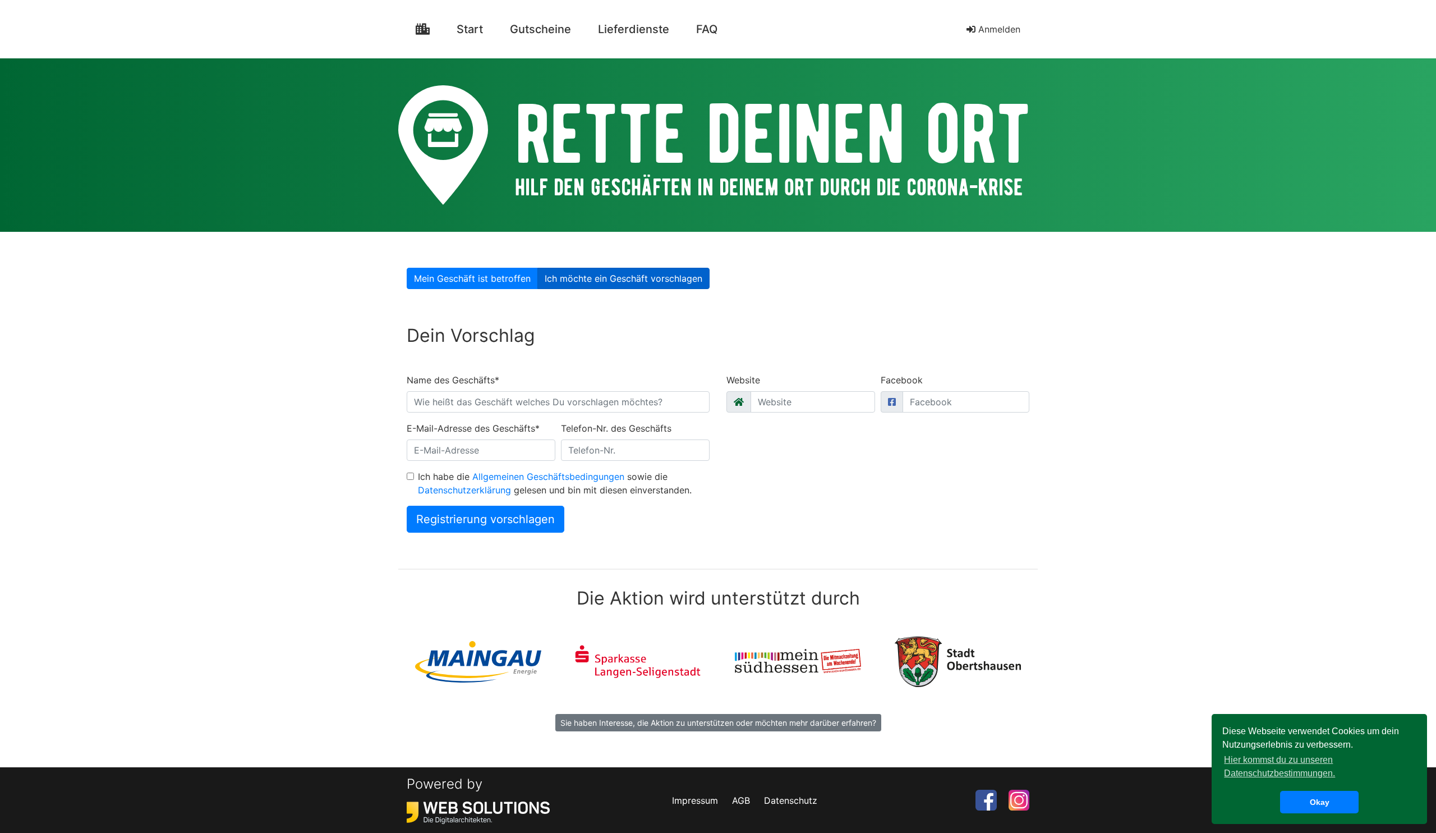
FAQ (706, 29)
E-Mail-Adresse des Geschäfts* (473, 428)
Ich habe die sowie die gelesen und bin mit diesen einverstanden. (555, 483)
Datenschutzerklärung (464, 490)
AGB (741, 800)
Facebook (902, 380)
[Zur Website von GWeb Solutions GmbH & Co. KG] (478, 811)
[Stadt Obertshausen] (957, 660)
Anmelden (997, 29)
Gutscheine (540, 29)
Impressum (695, 800)
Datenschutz (790, 800)
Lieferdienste (633, 29)
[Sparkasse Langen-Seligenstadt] (638, 660)
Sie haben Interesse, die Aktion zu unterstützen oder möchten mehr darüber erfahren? (718, 722)
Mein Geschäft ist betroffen (472, 278)
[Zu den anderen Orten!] (423, 29)
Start (474, 29)
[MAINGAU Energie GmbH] (478, 660)
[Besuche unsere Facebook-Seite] (985, 799)
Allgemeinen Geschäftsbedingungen (548, 476)
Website (743, 380)
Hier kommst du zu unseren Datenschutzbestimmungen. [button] (1279, 766)
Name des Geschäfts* (453, 380)
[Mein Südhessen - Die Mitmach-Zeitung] (797, 660)
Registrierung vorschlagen (485, 519)
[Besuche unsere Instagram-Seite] (1019, 799)
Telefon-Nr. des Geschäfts (616, 428)
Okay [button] (1319, 802)
